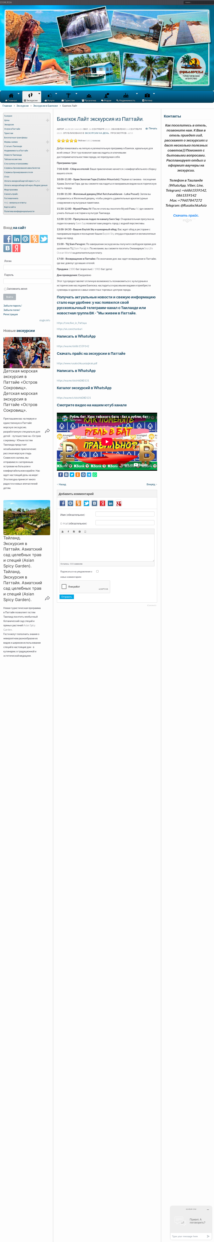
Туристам (8, 133)
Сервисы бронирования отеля (18, 172)
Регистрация (10, 314)
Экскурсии (22, 105)
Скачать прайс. (190, 195)
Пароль (9, 274)
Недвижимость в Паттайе (16, 150)
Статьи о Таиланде (13, 146)
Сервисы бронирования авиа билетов (22, 168)
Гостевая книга (11, 198)
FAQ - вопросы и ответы (15, 202)
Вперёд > (152, 484)
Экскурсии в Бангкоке (45, 105)
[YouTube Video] (62, 531)
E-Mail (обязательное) (73, 523)
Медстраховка (11, 189)
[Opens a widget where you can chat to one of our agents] (191, 1223)
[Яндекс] (16, 248)
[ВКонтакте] (7, 248)
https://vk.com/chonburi (69, 328)
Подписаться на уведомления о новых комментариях (76, 574)
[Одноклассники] (34, 239)
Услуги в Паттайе (12, 129)
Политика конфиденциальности (19, 211)
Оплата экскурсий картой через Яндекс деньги (25, 185)
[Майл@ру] (25, 239)
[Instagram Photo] (74, 531)
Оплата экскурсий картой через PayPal (22, 181)
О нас (6, 176)
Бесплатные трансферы (15, 137)
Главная (7, 105)
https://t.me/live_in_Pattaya (72, 322)
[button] (26, 352)
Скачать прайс (11, 194)
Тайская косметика (13, 159)
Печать (152, 128)
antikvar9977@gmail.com (190, 185)
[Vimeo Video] (79, 531)
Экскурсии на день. (97, 133)
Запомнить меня (16, 288)
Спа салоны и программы (16, 163)
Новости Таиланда (13, 155)
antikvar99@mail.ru (189, 180)
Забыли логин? (11, 309)
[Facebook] (7, 239)
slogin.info (44, 320)
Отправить (66, 596)
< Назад (61, 484)
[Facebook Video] (68, 531)
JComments (151, 605)
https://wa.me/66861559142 (73, 346)
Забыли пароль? (12, 305)
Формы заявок (11, 142)
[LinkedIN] (16, 239)
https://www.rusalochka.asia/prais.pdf (77, 363)
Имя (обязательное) (72, 514)
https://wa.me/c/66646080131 (74, 397)
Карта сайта (10, 207)
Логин (8, 260)
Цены (7, 120)
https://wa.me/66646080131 (73, 380)
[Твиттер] (43, 239)
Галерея (8, 116)
